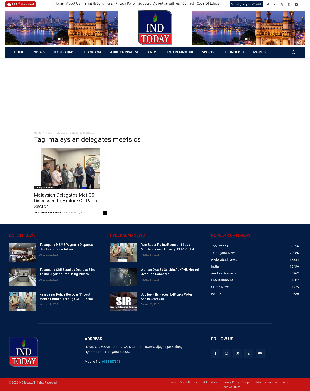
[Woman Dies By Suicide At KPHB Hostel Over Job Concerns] (123, 277)
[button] (59, 39)
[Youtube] (296, 4)
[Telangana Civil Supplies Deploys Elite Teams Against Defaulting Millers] (22, 277)
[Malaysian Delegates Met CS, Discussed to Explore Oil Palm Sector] (70, 168)
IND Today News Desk (47, 212)
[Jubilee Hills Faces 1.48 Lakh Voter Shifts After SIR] (123, 301)
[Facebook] (268, 4)
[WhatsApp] (289, 4)
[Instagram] (275, 4)
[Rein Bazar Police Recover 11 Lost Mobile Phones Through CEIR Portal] (22, 301)
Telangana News (44, 187)
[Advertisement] (155, 91)
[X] (282, 4)
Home (38, 132)
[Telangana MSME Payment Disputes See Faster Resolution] (22, 252)
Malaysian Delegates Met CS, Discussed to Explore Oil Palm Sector (65, 200)
